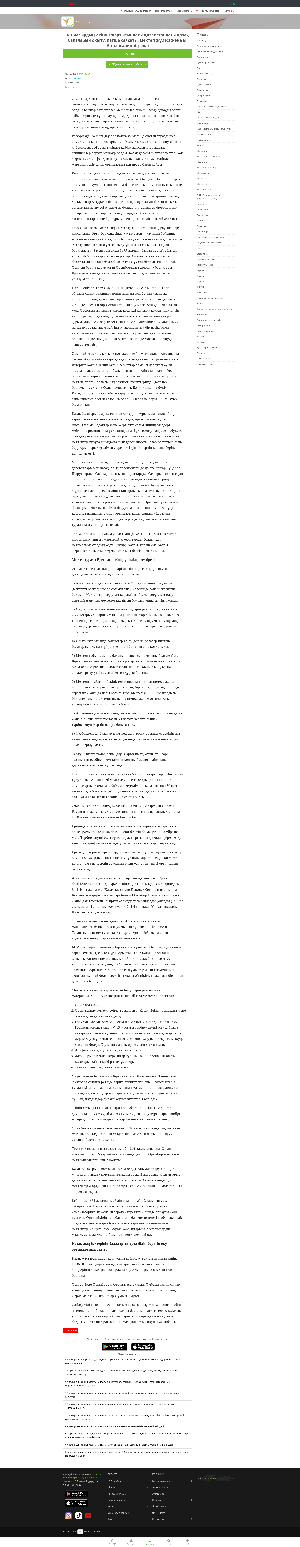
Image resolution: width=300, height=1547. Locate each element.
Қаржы (200, 336)
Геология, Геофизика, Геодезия (212, 106)
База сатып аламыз (118, 1512)
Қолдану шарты (116, 1499)
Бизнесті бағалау (205, 73)
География (202, 101)
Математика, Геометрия (208, 156)
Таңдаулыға (71, 87)
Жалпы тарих (203, 123)
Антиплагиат (144, 10)
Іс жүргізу (201, 40)
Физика (200, 286)
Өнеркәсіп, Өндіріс (206, 364)
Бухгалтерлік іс (204, 84)
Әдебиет (201, 353)
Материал (84, 73)
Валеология (202, 90)
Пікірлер (157, 1499)
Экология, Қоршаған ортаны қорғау (214, 309)
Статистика (202, 253)
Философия (202, 292)
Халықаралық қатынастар (209, 297)
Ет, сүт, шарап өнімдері (208, 117)
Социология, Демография (209, 242)
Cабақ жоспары (184, 10)
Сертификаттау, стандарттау (210, 237)
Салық (200, 220)
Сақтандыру (203, 231)
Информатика (204, 139)
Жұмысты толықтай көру (129, 64)
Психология (202, 215)
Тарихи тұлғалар (205, 264)
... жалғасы (71, 1330)
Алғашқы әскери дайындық (210, 51)
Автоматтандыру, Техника (209, 45)
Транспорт (202, 275)
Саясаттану (202, 226)
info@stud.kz (211, 1478)
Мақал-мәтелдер (161, 1481)
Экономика (202, 314)
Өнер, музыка (203, 358)
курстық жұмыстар (73, 1477)
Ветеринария (203, 95)
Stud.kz (83, 21)
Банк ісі (200, 68)
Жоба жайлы (114, 1481)
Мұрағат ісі (202, 184)
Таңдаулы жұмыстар (209, 10)
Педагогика (202, 204)
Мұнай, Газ (202, 178)
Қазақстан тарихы (205, 331)
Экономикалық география (209, 320)
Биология (201, 79)
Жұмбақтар (158, 1493)
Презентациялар (163, 10)
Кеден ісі (201, 145)
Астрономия (203, 57)
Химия (200, 303)
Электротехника (205, 325)
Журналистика (204, 134)
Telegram (160, 1512)
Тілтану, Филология (206, 259)
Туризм (200, 281)
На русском (228, 10)
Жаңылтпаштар (160, 1487)
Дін (198, 112)
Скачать (129, 53)
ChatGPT (112, 1487)
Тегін (110, 1519)
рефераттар (95, 1474)
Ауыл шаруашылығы (207, 62)
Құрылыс (201, 342)
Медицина (202, 161)
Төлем (111, 1506)
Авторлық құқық (117, 1493)
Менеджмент (203, 172)
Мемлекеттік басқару (207, 167)
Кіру (232, 3)
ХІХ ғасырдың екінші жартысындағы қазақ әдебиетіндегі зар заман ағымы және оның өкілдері (119, 1444)
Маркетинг (202, 150)
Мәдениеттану (204, 189)
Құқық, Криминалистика (209, 347)
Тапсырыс (70, 3)
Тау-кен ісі (202, 270)
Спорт (200, 248)
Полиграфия (203, 209)
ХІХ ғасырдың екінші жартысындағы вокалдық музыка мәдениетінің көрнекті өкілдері (114, 1426)
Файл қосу (160, 1506)
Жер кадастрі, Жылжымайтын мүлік (214, 128)
